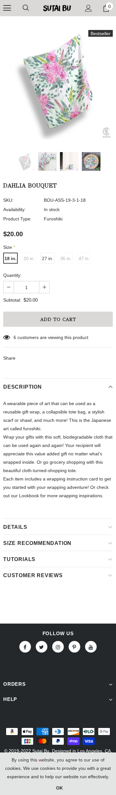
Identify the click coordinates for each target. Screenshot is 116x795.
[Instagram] (58, 647)
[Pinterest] (74, 647)
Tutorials (19, 559)
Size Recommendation (37, 543)
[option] (58, 85)
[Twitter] (41, 647)
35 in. (66, 258)
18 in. (10, 258)
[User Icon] (88, 8)
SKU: (8, 200)
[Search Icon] (26, 8)
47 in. (84, 258)
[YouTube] (91, 647)
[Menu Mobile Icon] (7, 8)
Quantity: (12, 275)
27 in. (47, 258)
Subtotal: (12, 300)
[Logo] (57, 8)
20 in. (29, 258)
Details (15, 527)
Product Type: (17, 218)
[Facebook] (25, 647)
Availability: (14, 209)
